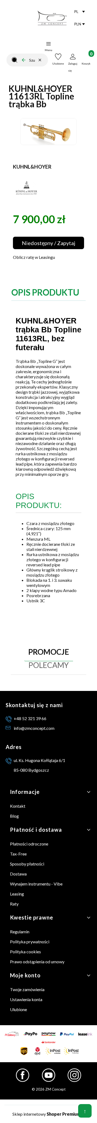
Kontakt (17, 805)
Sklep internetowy (46, 1114)
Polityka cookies (25, 951)
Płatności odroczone (29, 843)
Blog (14, 815)
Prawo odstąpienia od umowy (37, 961)
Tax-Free (18, 853)
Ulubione (18, 1009)
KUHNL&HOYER (32, 166)
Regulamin (19, 931)
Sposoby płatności (27, 863)
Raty (14, 903)
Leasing (17, 893)
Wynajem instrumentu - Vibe (36, 883)
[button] (14, 60)
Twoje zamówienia (27, 989)
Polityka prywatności (29, 941)
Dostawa (18, 873)
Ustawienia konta (26, 999)
